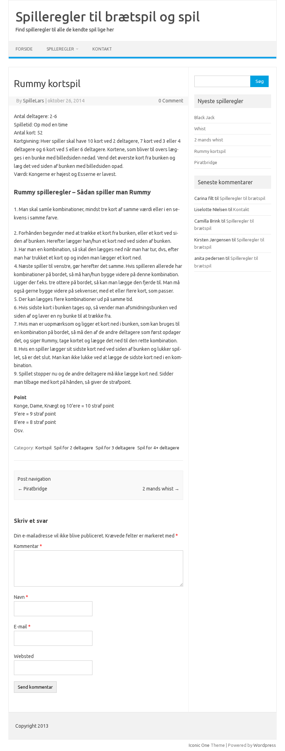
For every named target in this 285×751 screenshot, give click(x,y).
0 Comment (170, 100)
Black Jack (204, 117)
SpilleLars (33, 100)
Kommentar (28, 546)
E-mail (22, 626)
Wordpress (264, 745)
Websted (24, 656)
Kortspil (43, 447)
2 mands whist (160, 488)
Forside (24, 49)
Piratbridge (32, 488)
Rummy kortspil (210, 151)
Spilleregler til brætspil (242, 198)
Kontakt (102, 49)
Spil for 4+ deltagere (158, 447)
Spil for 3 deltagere (115, 447)
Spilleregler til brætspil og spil (108, 16)
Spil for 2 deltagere (73, 447)
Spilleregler (60, 49)
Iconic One (199, 745)
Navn (21, 597)
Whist (200, 128)
